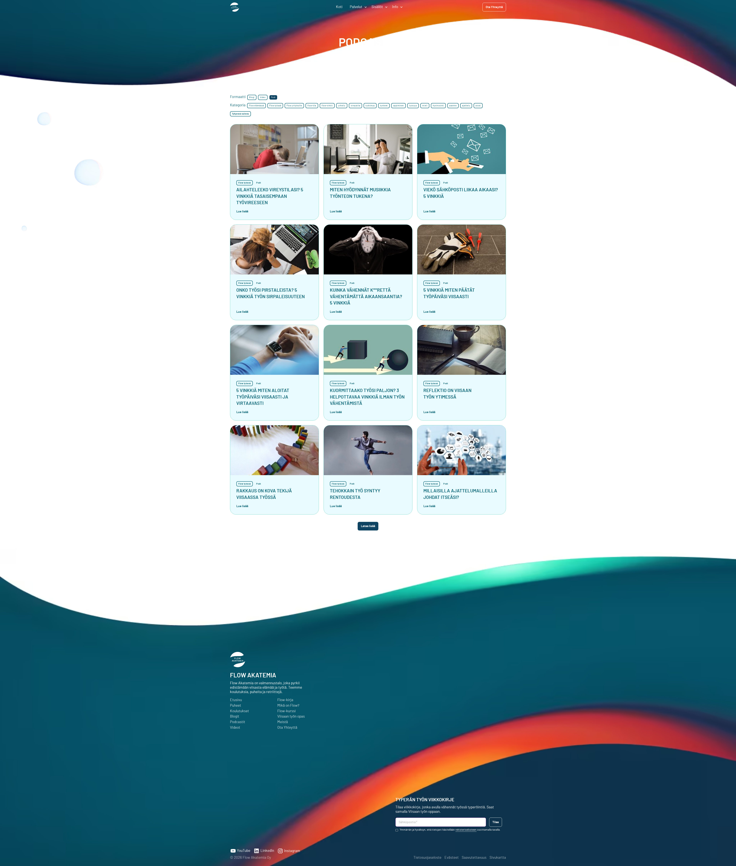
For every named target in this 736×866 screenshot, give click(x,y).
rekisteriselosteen (465, 829)
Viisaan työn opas (291, 716)
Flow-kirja (285, 700)
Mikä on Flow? (288, 705)
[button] (357, 7)
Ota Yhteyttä (287, 727)
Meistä (282, 722)
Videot (235, 727)
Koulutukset (239, 711)
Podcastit (237, 722)
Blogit (234, 716)
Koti (339, 7)
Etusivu (236, 700)
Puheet (235, 705)
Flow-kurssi (286, 711)
